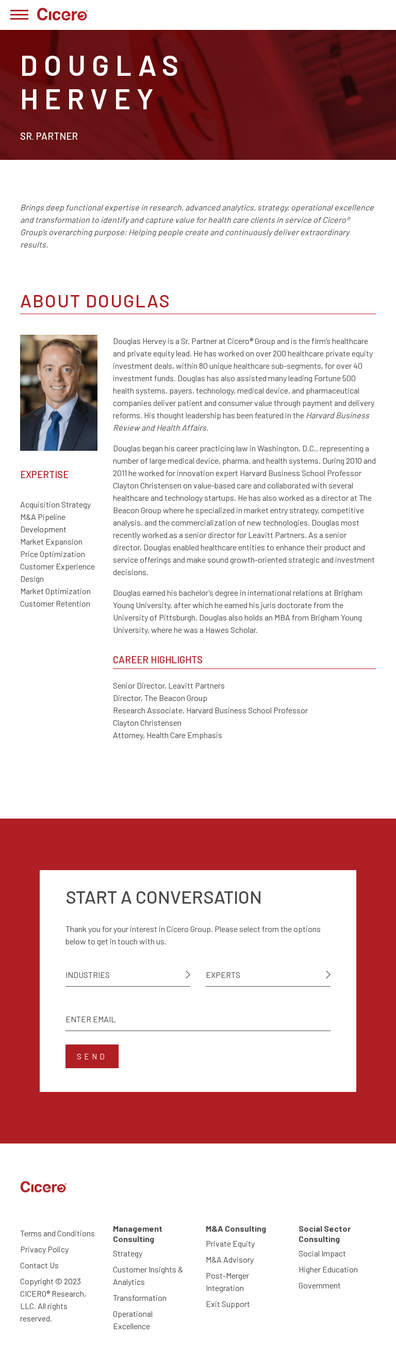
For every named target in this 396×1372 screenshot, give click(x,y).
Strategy (127, 1253)
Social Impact (322, 1253)
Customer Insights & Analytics (148, 1275)
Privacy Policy (44, 1249)
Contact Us (39, 1265)
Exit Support (228, 1304)
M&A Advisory (230, 1259)
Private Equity (230, 1243)
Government (320, 1285)
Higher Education (328, 1269)
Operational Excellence (133, 1320)
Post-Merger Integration (227, 1281)
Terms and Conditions (57, 1233)
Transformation (140, 1297)
